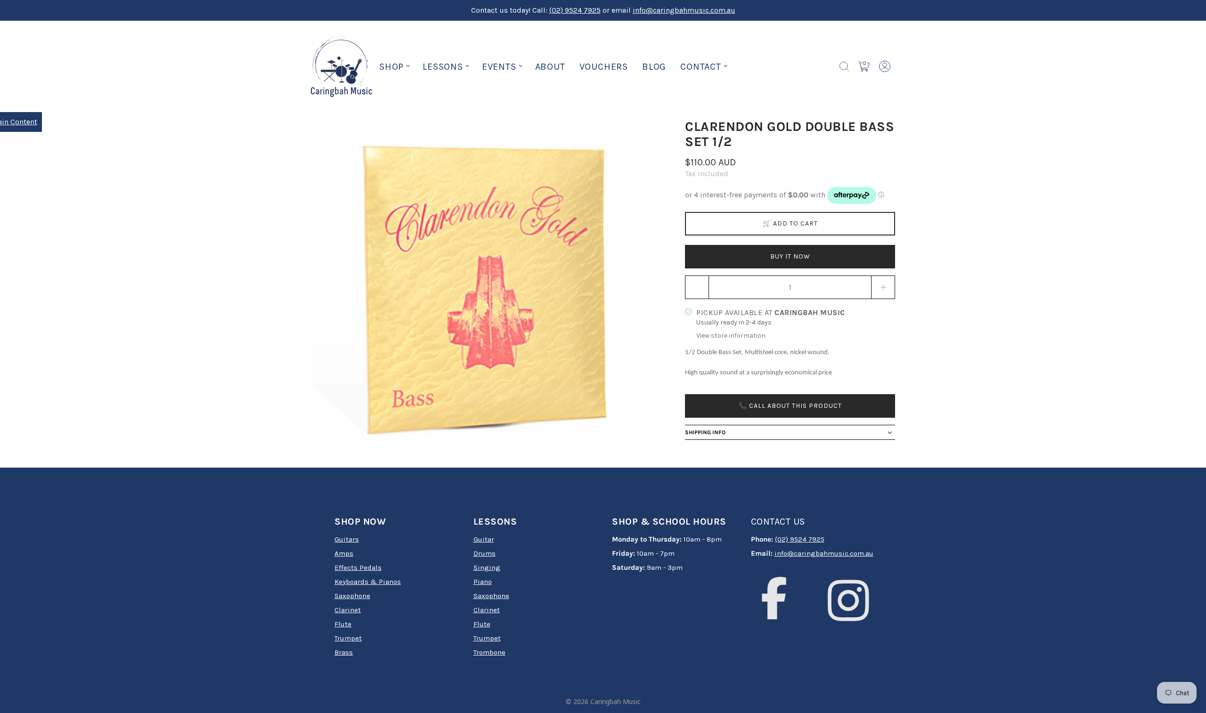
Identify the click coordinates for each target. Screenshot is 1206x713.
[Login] (884, 66)
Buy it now (790, 256)
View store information (731, 336)
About (550, 66)
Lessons (443, 66)
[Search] (844, 66)
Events (499, 66)
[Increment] (883, 287)
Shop (391, 66)
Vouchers (603, 66)
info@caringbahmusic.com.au (684, 10)
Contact (700, 66)
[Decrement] (697, 287)
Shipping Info (705, 432)
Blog (654, 66)
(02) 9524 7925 (575, 10)
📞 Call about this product (790, 406)
